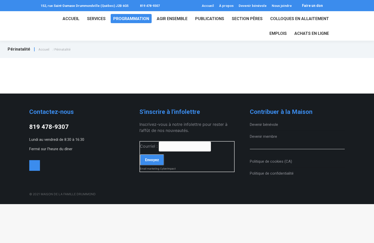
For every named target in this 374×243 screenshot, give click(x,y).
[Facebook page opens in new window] (336, 5)
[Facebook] (34, 165)
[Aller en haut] (366, 235)
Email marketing (149, 168)
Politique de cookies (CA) (271, 161)
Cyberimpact (168, 168)
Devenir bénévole (264, 124)
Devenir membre (263, 136)
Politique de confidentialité (272, 173)
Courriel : (148, 146)
